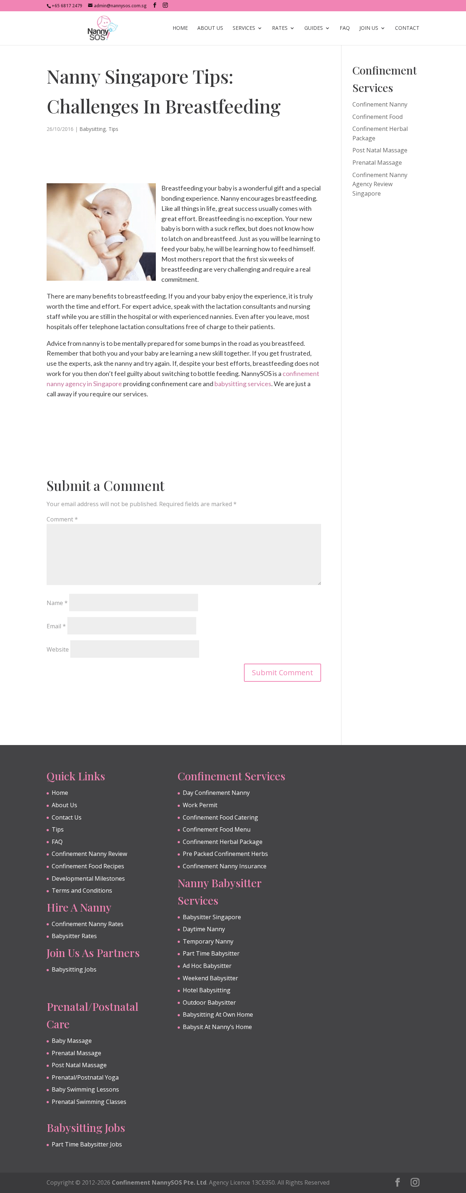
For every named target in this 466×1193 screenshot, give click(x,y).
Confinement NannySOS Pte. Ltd (159, 1182)
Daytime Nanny (204, 929)
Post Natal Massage (379, 150)
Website (58, 649)
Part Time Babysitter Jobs (87, 1144)
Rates (280, 28)
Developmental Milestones (88, 878)
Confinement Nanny (379, 104)
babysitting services (242, 384)
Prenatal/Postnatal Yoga (85, 1077)
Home (180, 28)
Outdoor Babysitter (209, 1002)
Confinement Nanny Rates (87, 924)
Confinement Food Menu (216, 829)
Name (57, 603)
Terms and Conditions (82, 890)
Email (56, 626)
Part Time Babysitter (211, 953)
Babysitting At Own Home (218, 1014)
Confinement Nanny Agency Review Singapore (379, 184)
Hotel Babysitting (206, 990)
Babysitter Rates (74, 936)
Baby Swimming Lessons (85, 1089)
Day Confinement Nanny (216, 793)
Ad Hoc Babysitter (207, 966)
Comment (62, 519)
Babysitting (92, 128)
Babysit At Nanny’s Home (217, 1027)
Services (244, 28)
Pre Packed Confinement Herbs (225, 854)
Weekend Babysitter (210, 978)
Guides (313, 28)
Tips (113, 128)
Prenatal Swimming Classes (89, 1102)
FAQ (345, 28)
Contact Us (67, 817)
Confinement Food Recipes (88, 866)
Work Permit (200, 805)
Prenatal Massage (377, 163)
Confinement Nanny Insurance (224, 866)
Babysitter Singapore (212, 917)
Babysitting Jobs (74, 969)
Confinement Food (377, 117)
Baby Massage (72, 1041)
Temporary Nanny (208, 941)
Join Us (368, 28)
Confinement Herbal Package (222, 842)
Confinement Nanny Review (89, 854)
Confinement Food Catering (220, 817)
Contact (407, 28)
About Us (210, 28)
